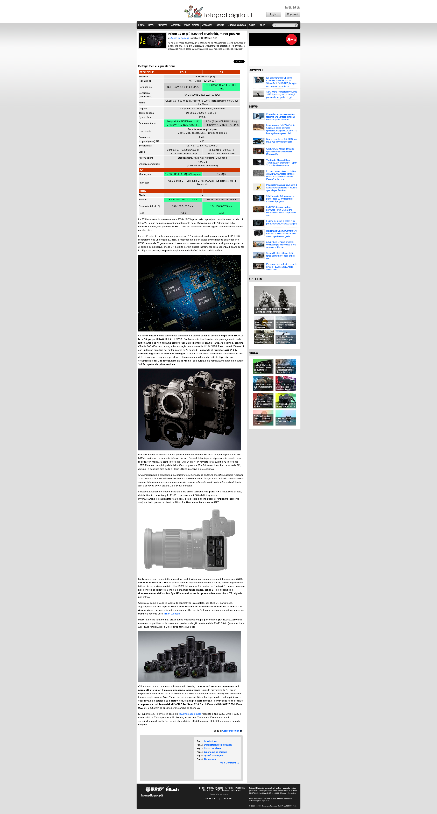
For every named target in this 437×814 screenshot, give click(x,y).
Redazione (208, 790)
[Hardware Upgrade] (154, 792)
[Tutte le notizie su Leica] (274, 45)
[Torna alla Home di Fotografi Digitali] (218, 18)
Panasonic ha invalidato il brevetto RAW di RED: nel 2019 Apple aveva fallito (281, 267)
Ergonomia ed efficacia (215, 752)
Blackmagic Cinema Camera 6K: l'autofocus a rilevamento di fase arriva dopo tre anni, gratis (281, 233)
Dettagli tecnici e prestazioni (218, 744)
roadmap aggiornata (190, 713)
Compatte (175, 25)
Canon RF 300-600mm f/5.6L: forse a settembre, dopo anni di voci (280, 256)
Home (141, 25)
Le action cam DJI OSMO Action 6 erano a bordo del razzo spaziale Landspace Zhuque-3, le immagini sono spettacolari (281, 129)
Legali (202, 788)
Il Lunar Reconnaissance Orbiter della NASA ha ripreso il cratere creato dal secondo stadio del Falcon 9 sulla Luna (281, 175)
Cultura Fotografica (237, 25)
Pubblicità (240, 788)
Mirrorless (162, 25)
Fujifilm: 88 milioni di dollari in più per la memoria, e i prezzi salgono (281, 222)
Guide (252, 25)
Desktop (210, 798)
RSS (218, 790)
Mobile (228, 798)
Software (220, 25)
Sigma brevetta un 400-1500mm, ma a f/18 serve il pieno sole (281, 140)
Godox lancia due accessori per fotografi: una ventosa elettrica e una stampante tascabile (280, 117)
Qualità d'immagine (213, 755)
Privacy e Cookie (215, 788)
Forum (262, 25)
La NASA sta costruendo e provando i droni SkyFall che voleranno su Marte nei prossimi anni (281, 211)
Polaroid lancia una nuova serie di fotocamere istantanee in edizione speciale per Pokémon (281, 187)
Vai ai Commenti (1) (229, 762)
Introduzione (210, 741)
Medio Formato (191, 25)
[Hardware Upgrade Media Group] (152, 798)
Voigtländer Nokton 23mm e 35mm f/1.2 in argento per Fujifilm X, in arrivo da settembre (281, 163)
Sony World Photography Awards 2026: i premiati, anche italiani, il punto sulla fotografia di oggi (281, 94)
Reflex (151, 25)
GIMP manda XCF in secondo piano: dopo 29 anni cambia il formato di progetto (280, 199)
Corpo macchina (231, 730)
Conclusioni (210, 759)
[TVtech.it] (172, 792)
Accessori (207, 25)
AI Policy (229, 788)
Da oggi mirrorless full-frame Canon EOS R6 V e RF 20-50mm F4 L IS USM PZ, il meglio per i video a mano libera (281, 81)
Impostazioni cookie (231, 790)
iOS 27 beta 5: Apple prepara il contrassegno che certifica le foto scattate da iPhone (281, 244)
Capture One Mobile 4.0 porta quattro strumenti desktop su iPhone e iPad (280, 151)
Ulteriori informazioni (288, 793)
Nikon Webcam (172, 613)
